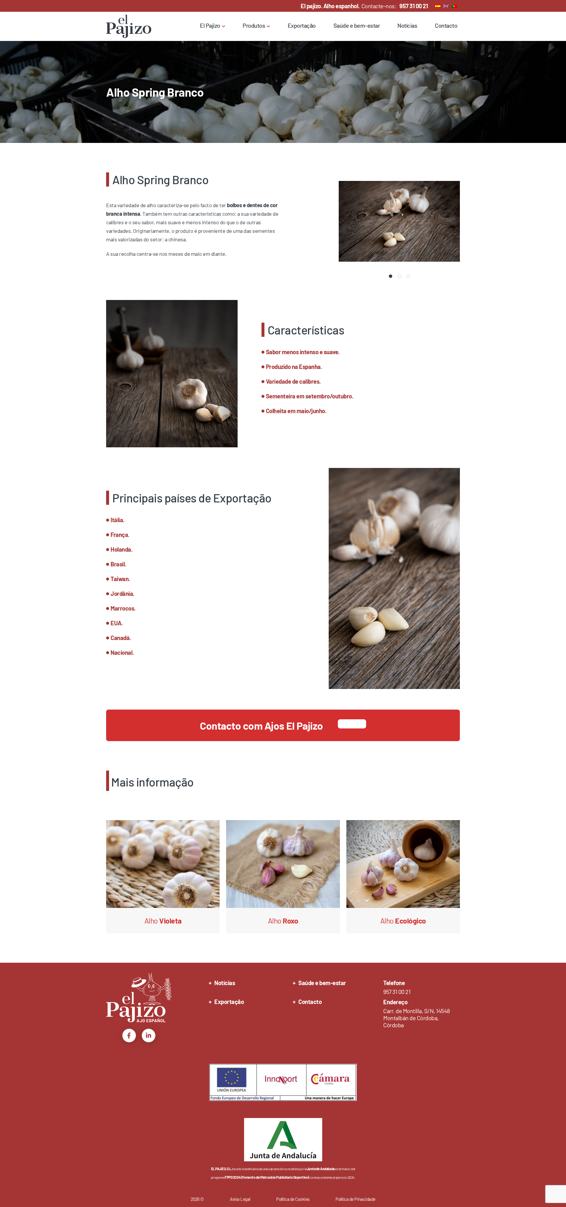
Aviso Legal (240, 1199)
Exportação (229, 1001)
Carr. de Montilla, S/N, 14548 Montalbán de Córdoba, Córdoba (416, 1017)
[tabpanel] (399, 221)
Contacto (310, 1001)
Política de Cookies (293, 1199)
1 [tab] (391, 276)
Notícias (224, 982)
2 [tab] (399, 276)
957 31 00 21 (413, 5)
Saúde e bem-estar (322, 982)
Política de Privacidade (355, 1199)
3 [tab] (408, 276)
